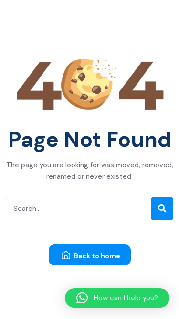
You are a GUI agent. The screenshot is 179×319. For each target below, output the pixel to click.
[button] (117, 298)
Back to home (96, 256)
